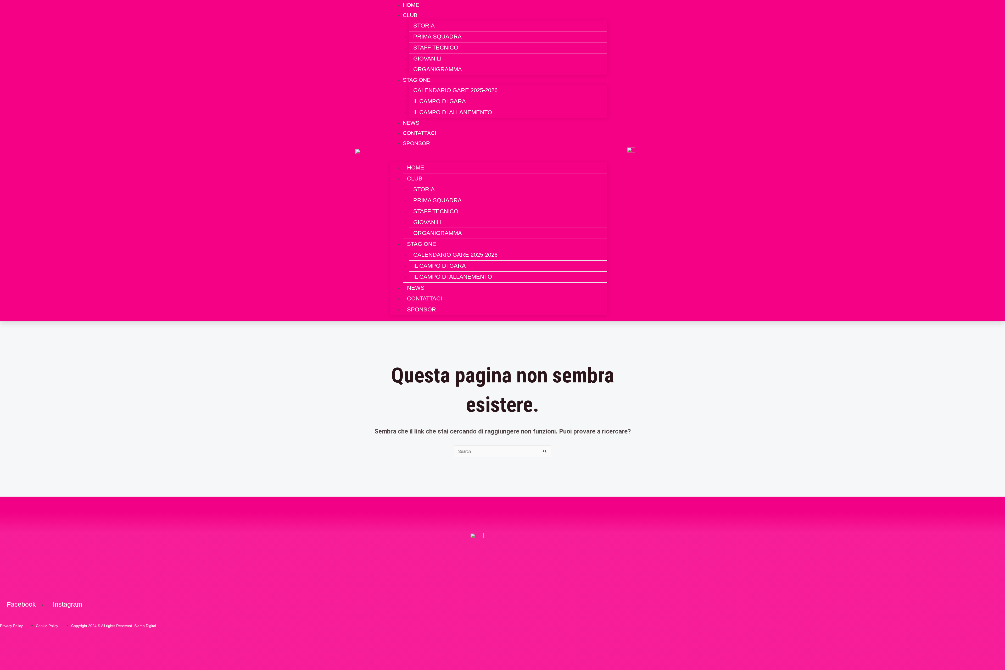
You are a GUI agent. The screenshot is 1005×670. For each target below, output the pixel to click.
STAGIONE (417, 80)
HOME (415, 167)
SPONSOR (416, 143)
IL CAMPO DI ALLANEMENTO (452, 112)
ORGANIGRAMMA (437, 69)
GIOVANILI (427, 58)
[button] (498, 159)
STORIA (424, 25)
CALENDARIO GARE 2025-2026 (455, 90)
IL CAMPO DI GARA (439, 101)
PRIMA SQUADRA (437, 36)
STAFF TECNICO (435, 47)
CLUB (410, 15)
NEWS (416, 287)
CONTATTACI (424, 298)
